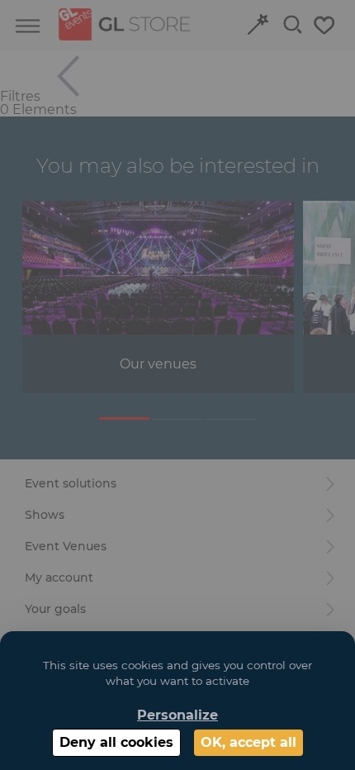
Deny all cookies (116, 742)
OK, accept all (248, 742)
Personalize (177, 715)
